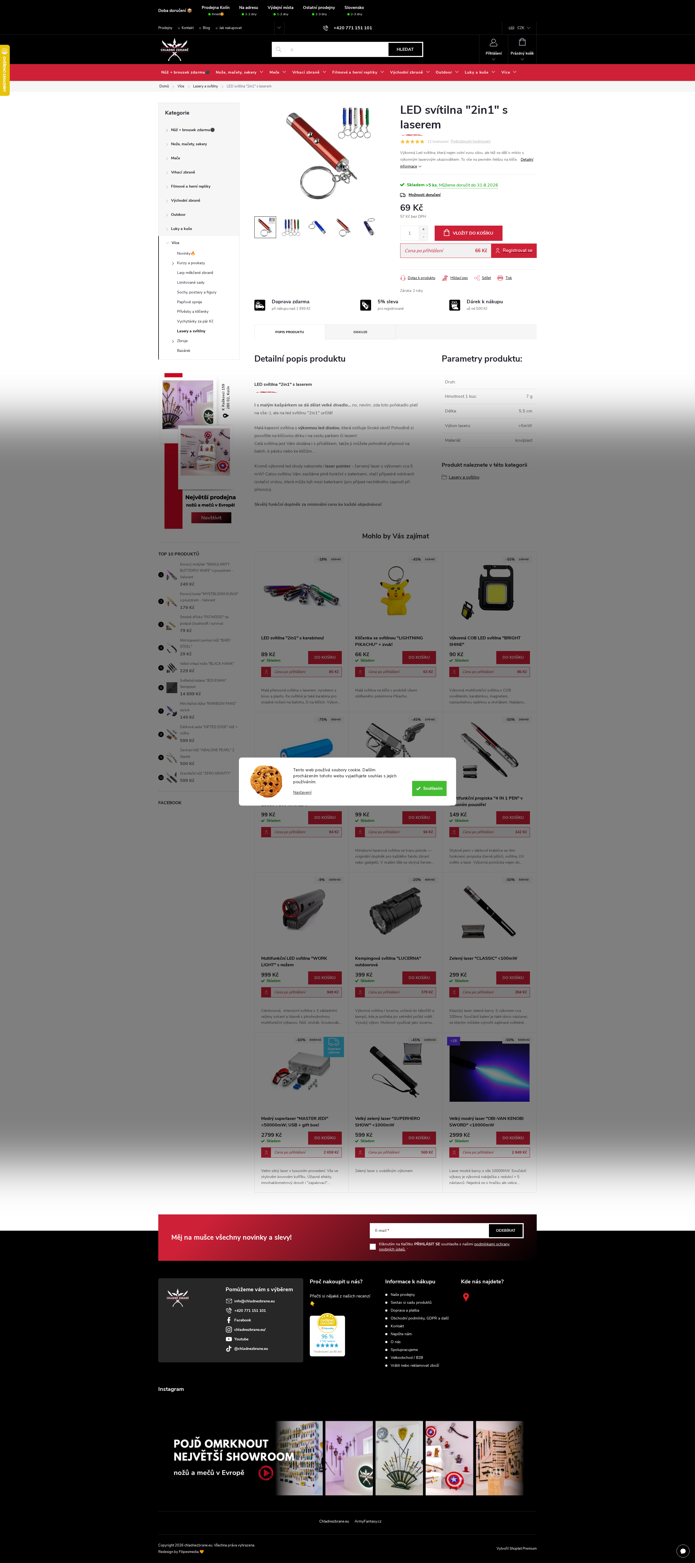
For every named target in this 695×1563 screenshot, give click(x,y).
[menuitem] (185, 72)
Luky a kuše (181, 228)
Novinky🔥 (186, 253)
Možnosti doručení (425, 194)
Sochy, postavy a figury (196, 292)
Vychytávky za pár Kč (195, 321)
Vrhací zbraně (183, 172)
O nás (396, 1342)
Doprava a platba (405, 1310)
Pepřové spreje (189, 302)
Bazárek (183, 350)
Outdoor (178, 214)
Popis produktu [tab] (289, 332)
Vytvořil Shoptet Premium (517, 1548)
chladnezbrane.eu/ (250, 1329)
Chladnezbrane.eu (334, 1521)
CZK (520, 28)
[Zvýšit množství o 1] (423, 229)
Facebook (242, 1320)
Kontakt (188, 28)
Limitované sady (190, 282)
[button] (301, 678)
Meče (175, 158)
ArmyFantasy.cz (368, 1521)
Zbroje (182, 340)
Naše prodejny (403, 1295)
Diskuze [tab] (360, 332)
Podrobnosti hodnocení (470, 141)
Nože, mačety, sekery (189, 144)
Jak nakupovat (230, 28)
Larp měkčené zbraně (195, 272)
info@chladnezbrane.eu (254, 1301)
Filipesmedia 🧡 (191, 1551)
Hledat (405, 49)
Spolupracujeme (404, 1350)
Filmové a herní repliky (190, 186)
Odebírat (506, 1230)
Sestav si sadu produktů (411, 1302)
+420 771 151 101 (250, 1310)
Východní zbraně (185, 200)
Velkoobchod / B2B (407, 1358)
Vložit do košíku (473, 233)
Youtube (241, 1339)
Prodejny (165, 28)
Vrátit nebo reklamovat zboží (415, 1365)
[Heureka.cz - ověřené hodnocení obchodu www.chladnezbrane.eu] (327, 1334)
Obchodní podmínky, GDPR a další (420, 1318)
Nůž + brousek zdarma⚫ (193, 129)
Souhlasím (433, 788)
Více (175, 242)
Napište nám (401, 1334)
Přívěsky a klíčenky (192, 311)
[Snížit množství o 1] (423, 237)
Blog (206, 28)
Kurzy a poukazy (191, 263)
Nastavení (302, 793)
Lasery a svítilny (191, 331)
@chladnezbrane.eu (251, 1348)
